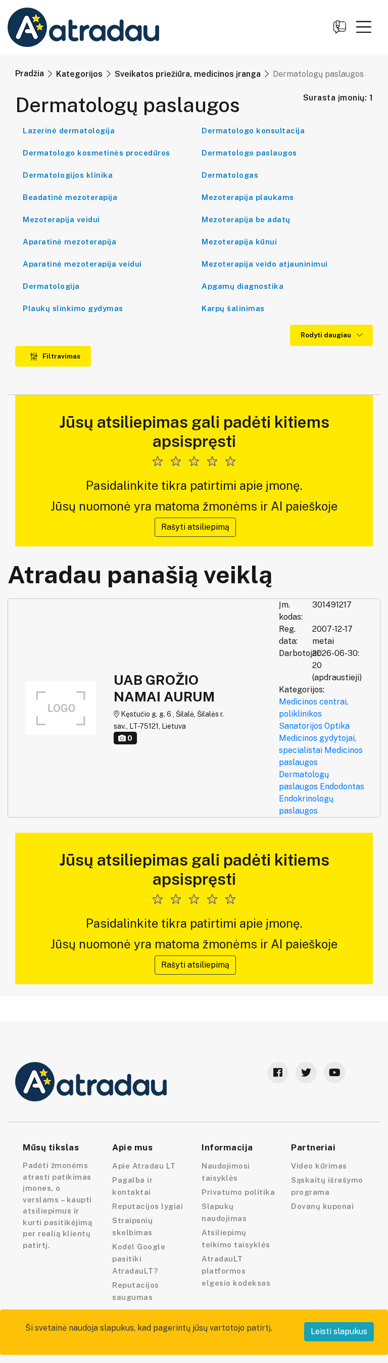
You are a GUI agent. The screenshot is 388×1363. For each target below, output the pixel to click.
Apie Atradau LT (144, 1166)
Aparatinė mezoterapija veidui (82, 264)
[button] (363, 26)
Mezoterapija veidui (61, 219)
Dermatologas (230, 175)
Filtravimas (60, 356)
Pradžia (29, 73)
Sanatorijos (300, 726)
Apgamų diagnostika (242, 286)
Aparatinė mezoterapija (69, 241)
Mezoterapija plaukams (248, 197)
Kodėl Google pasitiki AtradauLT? (138, 1258)
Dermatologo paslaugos (249, 152)
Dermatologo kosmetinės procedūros (96, 152)
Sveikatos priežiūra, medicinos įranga (188, 74)
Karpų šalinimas (233, 308)
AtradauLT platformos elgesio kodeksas (236, 1270)
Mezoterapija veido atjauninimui (265, 264)
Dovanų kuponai (322, 1206)
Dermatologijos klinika (68, 175)
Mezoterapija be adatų (246, 219)
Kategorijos (79, 74)
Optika (337, 726)
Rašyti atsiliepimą (195, 527)
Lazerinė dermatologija (69, 130)
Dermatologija (51, 286)
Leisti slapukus (339, 1331)
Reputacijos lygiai (147, 1206)
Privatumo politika (238, 1192)
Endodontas (342, 786)
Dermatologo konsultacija (253, 130)
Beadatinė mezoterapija (70, 197)
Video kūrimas (319, 1166)
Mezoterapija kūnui (239, 241)
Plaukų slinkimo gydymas (73, 308)
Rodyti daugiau (327, 335)
